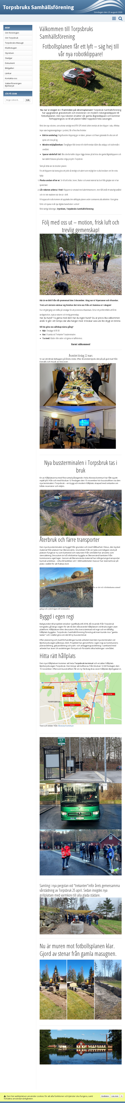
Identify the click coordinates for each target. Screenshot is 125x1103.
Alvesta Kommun (66, 725)
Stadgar (8, 58)
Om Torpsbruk (11, 37)
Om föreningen (12, 32)
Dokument (10, 63)
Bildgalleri (9, 68)
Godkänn (105, 1096)
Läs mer (115, 1096)
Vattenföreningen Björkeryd (13, 84)
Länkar (8, 73)
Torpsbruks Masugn (14, 42)
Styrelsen (9, 53)
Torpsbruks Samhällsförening (38, 7)
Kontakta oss (11, 78)
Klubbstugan (11, 47)
